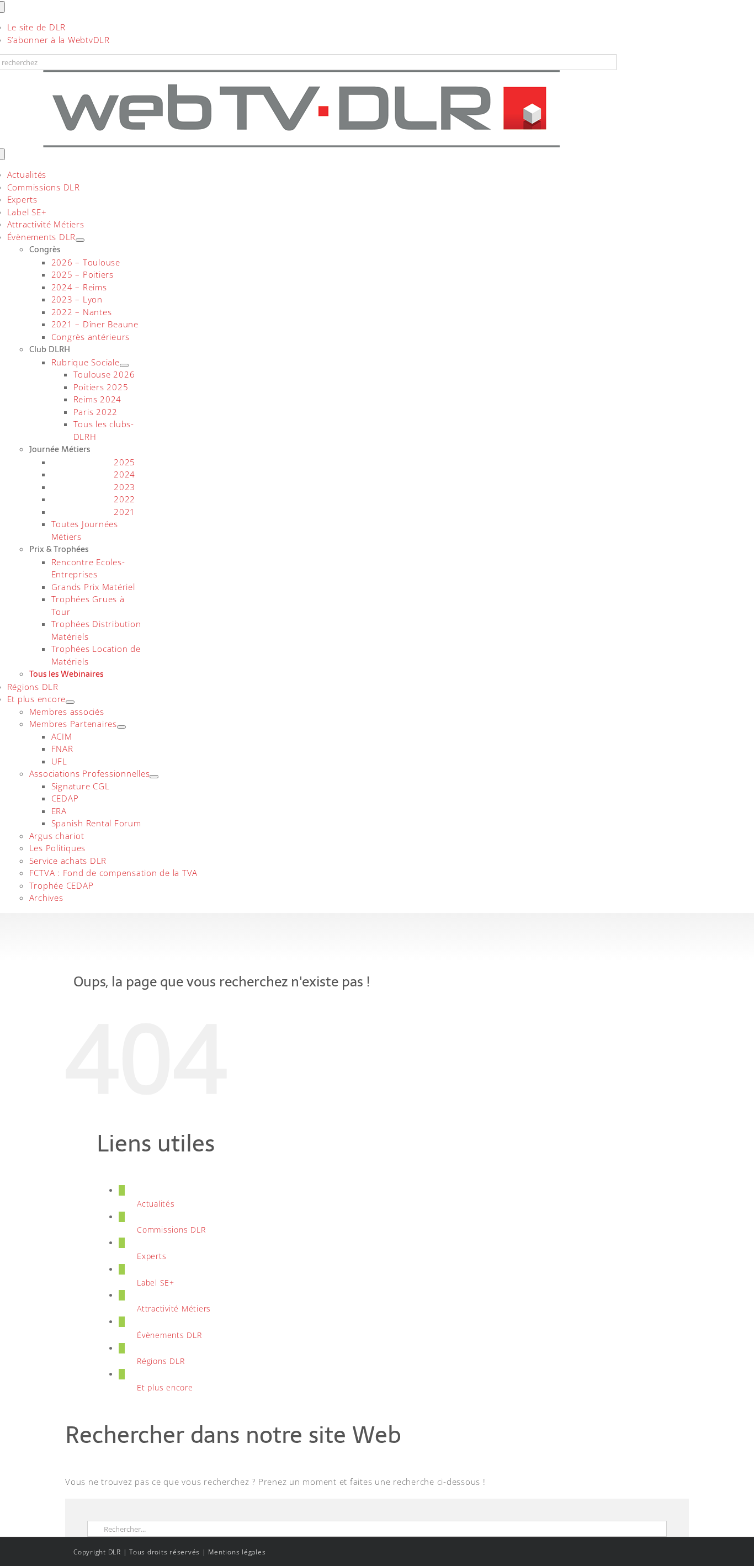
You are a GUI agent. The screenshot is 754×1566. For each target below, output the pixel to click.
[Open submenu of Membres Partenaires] (121, 727)
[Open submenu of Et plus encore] (70, 702)
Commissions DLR (171, 1229)
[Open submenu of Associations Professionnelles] (154, 776)
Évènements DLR (169, 1335)
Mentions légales (237, 1552)
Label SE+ (155, 1282)
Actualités (156, 1203)
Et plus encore (165, 1387)
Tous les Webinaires (66, 674)
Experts (151, 1256)
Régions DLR (160, 1361)
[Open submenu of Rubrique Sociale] (124, 365)
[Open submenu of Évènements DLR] (80, 240)
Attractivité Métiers (174, 1308)
